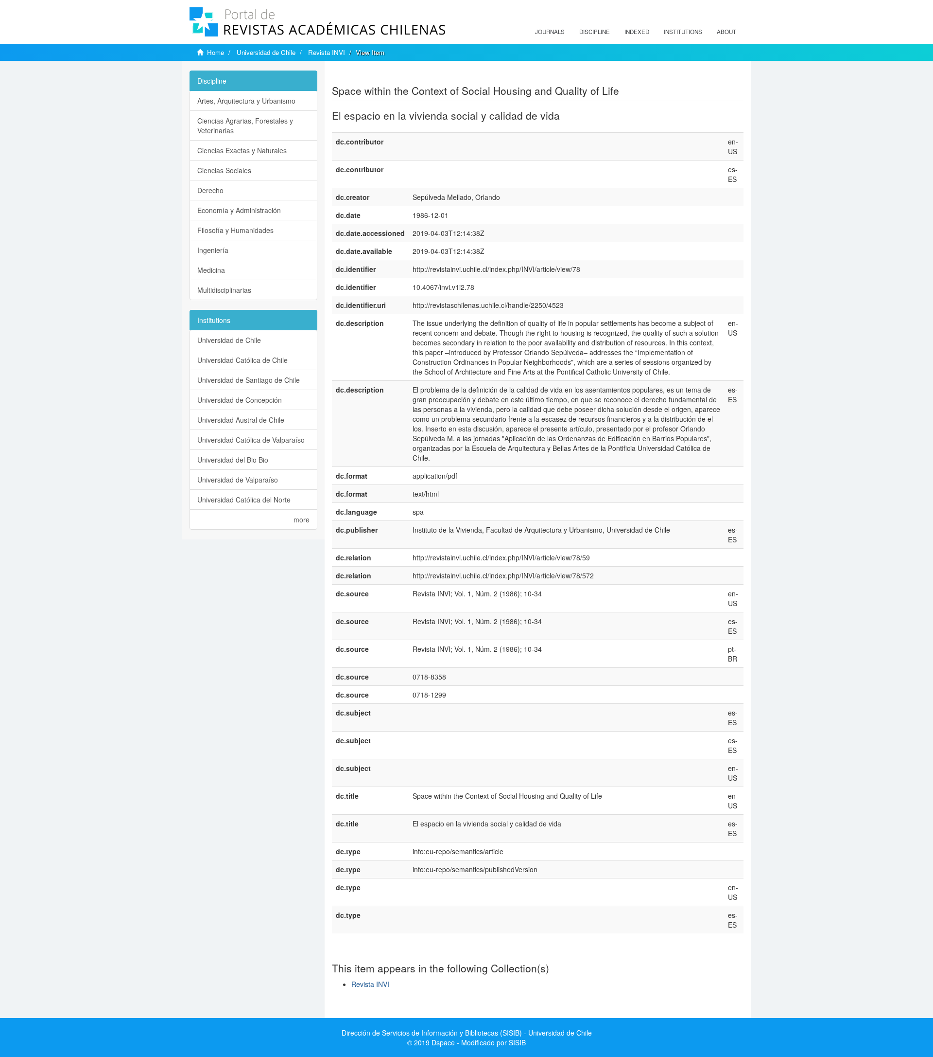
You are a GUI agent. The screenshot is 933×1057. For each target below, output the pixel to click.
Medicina (211, 270)
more (302, 519)
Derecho (210, 190)
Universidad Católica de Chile (242, 360)
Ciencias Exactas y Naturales (242, 150)
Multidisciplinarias (224, 290)
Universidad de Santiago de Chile (248, 380)
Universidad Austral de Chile (240, 420)
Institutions (683, 32)
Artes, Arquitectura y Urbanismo (246, 101)
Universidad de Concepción (239, 400)
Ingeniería (212, 250)
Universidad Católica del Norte (244, 499)
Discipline (594, 32)
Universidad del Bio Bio (232, 460)
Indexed (636, 32)
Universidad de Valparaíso (237, 479)
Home (215, 52)
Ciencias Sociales (224, 170)
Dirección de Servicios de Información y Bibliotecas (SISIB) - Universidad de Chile (467, 1033)
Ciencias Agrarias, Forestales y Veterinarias (245, 125)
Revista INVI (326, 52)
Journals (550, 32)
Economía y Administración (239, 210)
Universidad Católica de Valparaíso (251, 440)
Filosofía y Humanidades (235, 230)
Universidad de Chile (266, 52)
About (726, 32)
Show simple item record (370, 75)
